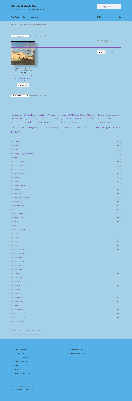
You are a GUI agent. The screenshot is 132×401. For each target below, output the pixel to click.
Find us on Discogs (77, 349)
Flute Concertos (19, 213)
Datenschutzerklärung (22, 373)
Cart (24, 17)
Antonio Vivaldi (25, 115)
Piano (79, 123)
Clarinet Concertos (20, 186)
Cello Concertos (19, 166)
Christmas (17, 178)
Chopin (78, 115)
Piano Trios (18, 265)
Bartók (40, 115)
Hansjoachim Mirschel (68, 119)
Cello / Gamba (19, 162)
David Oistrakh (104, 115)
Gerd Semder (39, 119)
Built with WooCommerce (20, 389)
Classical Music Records (27, 6)
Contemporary (19, 189)
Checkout (17, 369)
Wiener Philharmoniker (90, 127)
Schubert (101, 122)
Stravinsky (45, 127)
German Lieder (19, 217)
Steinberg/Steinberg (33, 127)
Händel (90, 119)
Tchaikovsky (52, 127)
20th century (18, 146)
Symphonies (18, 297)
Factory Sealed (19, 205)
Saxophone (18, 277)
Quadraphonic (19, 269)
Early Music (18, 201)
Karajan (105, 119)
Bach (34, 114)
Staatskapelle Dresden (18, 128)
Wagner (82, 127)
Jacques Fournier (98, 119)
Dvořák (118, 115)
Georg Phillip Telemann (30, 119)
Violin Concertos (19, 317)
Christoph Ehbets (85, 115)
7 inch (16, 150)
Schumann (110, 123)
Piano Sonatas (19, 261)
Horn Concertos (19, 229)
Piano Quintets (19, 257)
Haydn (77, 118)
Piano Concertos (20, 249)
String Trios (18, 293)
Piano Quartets (19, 253)
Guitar (16, 222)
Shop (20, 25)
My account (34, 17)
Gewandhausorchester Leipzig (52, 119)
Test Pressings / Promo (22, 301)
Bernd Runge (63, 115)
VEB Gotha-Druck (72, 127)
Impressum (18, 365)
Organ (16, 241)
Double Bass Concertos (22, 198)
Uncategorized (19, 309)
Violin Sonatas (19, 321)
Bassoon (17, 158)
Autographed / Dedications (23, 154)
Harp (15, 225)
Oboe (16, 237)
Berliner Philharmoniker (50, 115)
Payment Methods (20, 349)
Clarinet (17, 181)
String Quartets (19, 285)
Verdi (78, 128)
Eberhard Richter (17, 119)
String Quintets (19, 289)
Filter (101, 52)
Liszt (109, 119)
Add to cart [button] (23, 85)
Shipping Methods (20, 353)
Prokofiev (83, 123)
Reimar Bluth (93, 123)
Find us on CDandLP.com (79, 353)
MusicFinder (15, 17)
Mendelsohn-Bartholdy (57, 123)
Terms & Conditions (21, 361)
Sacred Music (18, 273)
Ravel (88, 123)
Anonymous (14, 115)
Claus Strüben (96, 115)
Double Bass (112, 115)
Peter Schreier (71, 123)
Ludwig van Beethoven (37, 122)
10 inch (16, 142)
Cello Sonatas (19, 170)
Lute (15, 233)
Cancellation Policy (21, 357)
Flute (16, 210)
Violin (16, 313)
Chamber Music (19, 174)
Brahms (71, 114)
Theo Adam (59, 127)
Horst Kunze (83, 119)
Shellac (16, 281)
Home (15, 25)
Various (65, 128)
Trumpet (17, 305)
